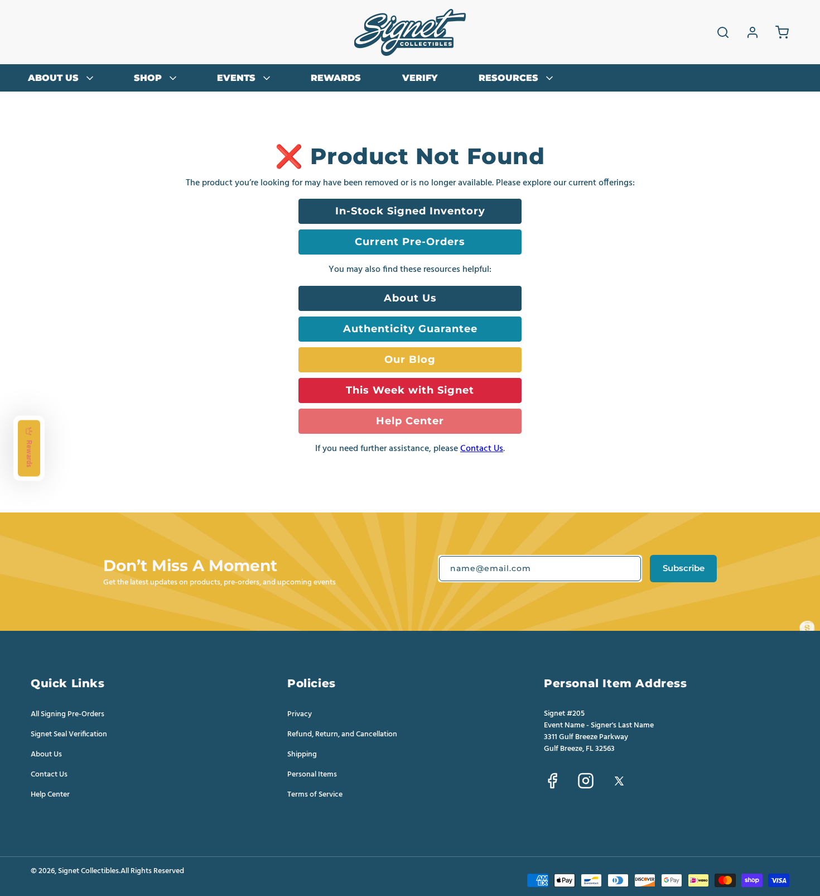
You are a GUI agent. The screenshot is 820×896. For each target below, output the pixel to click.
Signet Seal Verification (69, 734)
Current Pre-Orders (410, 241)
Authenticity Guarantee (410, 328)
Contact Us (481, 449)
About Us (410, 298)
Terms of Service (315, 794)
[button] (723, 32)
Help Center (410, 421)
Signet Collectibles (88, 871)
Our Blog (410, 359)
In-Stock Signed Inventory (410, 211)
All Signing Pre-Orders (67, 714)
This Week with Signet (410, 390)
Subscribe (684, 568)
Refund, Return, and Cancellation (342, 734)
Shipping (302, 754)
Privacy (299, 714)
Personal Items (312, 774)
